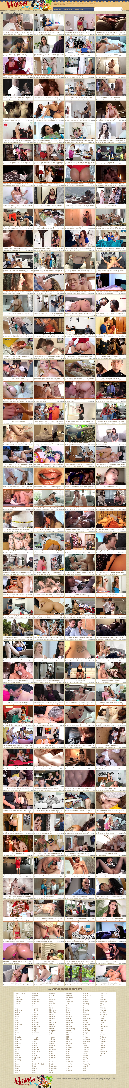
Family (51, 1002)
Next (80, 989)
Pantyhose (87, 995)
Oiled (68, 1058)
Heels (51, 1062)
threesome (84, 55)
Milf (67, 1035)
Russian (86, 1035)
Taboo (102, 1016)
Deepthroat (36, 1049)
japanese (100, 34)
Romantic (86, 1031)
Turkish (102, 1035)
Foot (50, 1020)
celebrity (10, 142)
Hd (50, 1060)
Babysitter (18, 1024)
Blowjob (18, 1058)
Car (33, 1004)
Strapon (103, 1006)
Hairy (51, 1053)
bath (48, 271)
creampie (78, 768)
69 (101, 1055)
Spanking (103, 993)
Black (17, 1053)
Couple (34, 1031)
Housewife (53, 1068)
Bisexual (18, 1051)
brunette (113, 55)
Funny (51, 1029)
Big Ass (17, 1043)
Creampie (35, 1033)
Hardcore (52, 1058)
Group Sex (53, 1049)
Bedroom (18, 1039)
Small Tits (86, 1064)
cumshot (107, 315)
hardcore (114, 185)
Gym (51, 1051)
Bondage (18, 1060)
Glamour (52, 1041)
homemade (48, 228)
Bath (17, 1026)
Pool (85, 1008)
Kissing (68, 1006)
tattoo (81, 120)
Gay (50, 1035)
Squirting (103, 999)
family (109, 55)
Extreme (52, 995)
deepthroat (78, 790)
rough (109, 120)
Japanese (69, 1002)
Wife (101, 1049)
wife (40, 34)
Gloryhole (52, 1045)
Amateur (18, 1002)
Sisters (85, 1055)
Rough (85, 1033)
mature (9, 185)
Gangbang (52, 1031)
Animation (18, 1010)
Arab (17, 1014)
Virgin (102, 1043)
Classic (34, 1018)
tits (80, 725)
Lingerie (69, 1020)
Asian (17, 1016)
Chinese (35, 1016)
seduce (83, 552)
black (52, 228)
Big (16, 1041)
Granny (51, 1047)
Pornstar (86, 1010)
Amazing (18, 1004)
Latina (68, 1014)
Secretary (86, 1041)
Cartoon (35, 1006)
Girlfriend (52, 1039)
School (85, 1037)
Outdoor (69, 1070)
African (17, 997)
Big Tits (17, 1047)
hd (80, 228)
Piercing (86, 1004)
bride (20, 487)
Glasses (52, 1043)
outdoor (73, 444)
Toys (102, 1033)
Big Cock (18, 1045)
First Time (52, 1012)
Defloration (36, 1051)
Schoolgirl (86, 1039)
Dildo (34, 1053)
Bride (17, 1068)
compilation (22, 639)
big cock (79, 55)
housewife (45, 34)
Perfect (85, 1002)
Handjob (52, 1055)
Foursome (52, 1022)
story (19, 120)
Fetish (51, 1006)
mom (37, 34)
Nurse (68, 1051)
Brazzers (18, 1066)
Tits (101, 1029)
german (46, 876)
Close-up (35, 1022)
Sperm (102, 995)
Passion (86, 999)
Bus (33, 997)
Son (84, 1070)
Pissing (85, 1006)
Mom (68, 1041)
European (52, 993)
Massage (69, 1026)
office (16, 120)
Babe (17, 1022)
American (18, 1006)
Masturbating (70, 1029)
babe (15, 34)
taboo (53, 120)
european (50, 876)
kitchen (110, 358)
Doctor (34, 1055)
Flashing (52, 1016)
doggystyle (51, 77)
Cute (34, 1041)
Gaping (51, 1033)
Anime (17, 1012)
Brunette (35, 993)
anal (75, 34)
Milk (67, 1037)
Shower (86, 1051)
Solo (85, 1068)
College (35, 1024)
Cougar (34, 1029)
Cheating (35, 1014)
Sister (85, 1053)
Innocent (69, 993)
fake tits (112, 401)
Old (67, 1060)
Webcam (103, 1047)
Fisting (51, 1014)
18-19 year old (50, 207)
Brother (17, 1072)
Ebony (34, 1068)
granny (80, 920)
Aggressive (19, 999)
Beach (17, 1035)
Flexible (52, 1018)
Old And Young (71, 1062)
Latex (68, 1012)
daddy (40, 55)
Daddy (34, 1045)
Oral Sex (69, 1064)
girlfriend (11, 34)
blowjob (47, 77)
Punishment (87, 1018)
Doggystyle (36, 1058)
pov (14, 315)
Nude (68, 1049)
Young (102, 1053)
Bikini (17, 1049)
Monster (69, 1043)
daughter (44, 509)
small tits (23, 984)
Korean (68, 1010)
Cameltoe (35, 1002)
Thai (101, 1024)
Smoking (86, 1066)
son (14, 293)
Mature (68, 1031)
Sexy (85, 1045)
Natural (68, 1045)
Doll (33, 1060)
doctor (82, 466)
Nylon (68, 1053)
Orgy (68, 1068)
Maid (68, 1024)
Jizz (67, 1004)
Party (85, 997)
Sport (102, 997)
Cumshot (35, 1039)
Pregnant (86, 1014)
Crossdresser (36, 1035)
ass (77, 34)
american (112, 574)
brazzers (81, 99)
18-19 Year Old (20, 993)
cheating (18, 34)
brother (77, 228)
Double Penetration (38, 1064)
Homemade (53, 1066)
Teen (102, 1022)
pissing (17, 315)
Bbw (16, 1031)
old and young (113, 228)
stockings (109, 207)
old (21, 34)
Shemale (86, 1049)
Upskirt (102, 1039)
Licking (68, 1018)
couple (112, 120)
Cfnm (34, 1012)
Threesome (104, 1026)
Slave (85, 1060)
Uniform (103, 1037)
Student (103, 1010)
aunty (19, 725)
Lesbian (69, 1016)
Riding (85, 1029)
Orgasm (69, 1066)
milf (42, 34)
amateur (109, 99)
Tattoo (102, 1018)
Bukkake (35, 995)
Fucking (52, 1026)
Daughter (35, 1047)
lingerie (49, 444)
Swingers (103, 1014)
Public (85, 1016)
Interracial (69, 997)
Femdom (52, 1004)
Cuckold (35, 1037)
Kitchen (68, 1008)
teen (68, 55)
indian (6, 55)
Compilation (36, 1026)
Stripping (103, 1008)
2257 (84, 1082)
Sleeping (86, 1062)
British (17, 1070)
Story (102, 1004)
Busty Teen (36, 999)
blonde (106, 120)
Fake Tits (52, 999)
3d (50, 768)
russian (51, 531)
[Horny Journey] (18, 6)
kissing (80, 379)
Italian (68, 999)
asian (103, 34)
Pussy (85, 1020)
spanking (20, 920)
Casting (35, 1008)
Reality (85, 1022)
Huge (51, 1070)
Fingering (52, 1010)
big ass (68, 34)
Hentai (51, 1064)
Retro (85, 1026)
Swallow (103, 1012)
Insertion (69, 995)
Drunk (34, 1066)
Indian (51, 1072)
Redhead (86, 1024)
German (52, 1037)
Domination (36, 1062)
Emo (34, 1070)
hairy (107, 55)
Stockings (103, 1002)
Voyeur (102, 1045)
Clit (33, 1020)
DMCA (87, 1082)
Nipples (69, 1047)
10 (75, 989)
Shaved (86, 1047)
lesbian (102, 250)
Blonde (17, 1055)
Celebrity (35, 1010)
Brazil (17, 1064)
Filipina (51, 1008)
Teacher (103, 1020)
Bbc (16, 1029)
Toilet (102, 1031)
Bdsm (17, 1033)
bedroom (76, 379)
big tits (49, 34)
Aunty (17, 1020)
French (51, 1024)
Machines (69, 1022)
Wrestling (103, 1051)
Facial (51, 997)
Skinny (85, 1058)
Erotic (34, 1072)
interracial (15, 531)
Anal (17, 1008)
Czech (34, 1043)
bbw (99, 99)
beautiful (7, 34)
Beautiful (18, 1037)
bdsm (21, 768)
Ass (16, 1018)
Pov (84, 1012)
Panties (85, 993)
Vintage (103, 1041)
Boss (17, 1062)
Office (68, 1055)
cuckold (99, 77)
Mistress (69, 1039)
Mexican (69, 1033)
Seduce (86, 1043)
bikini (84, 379)
